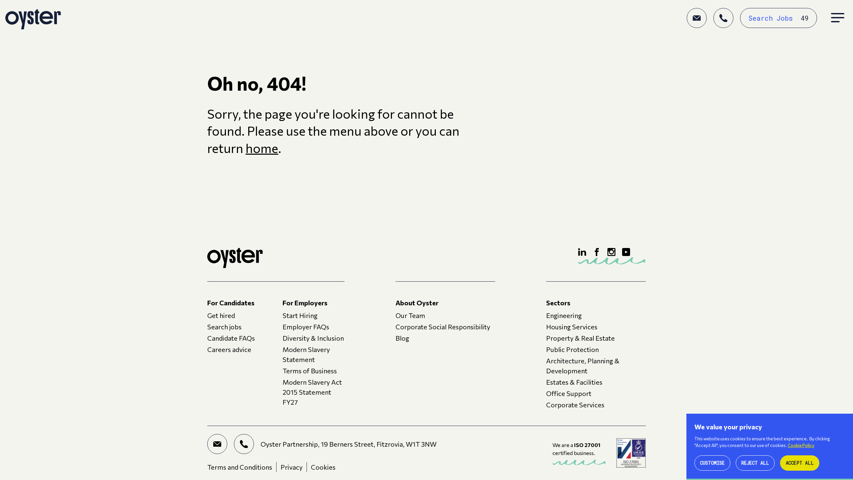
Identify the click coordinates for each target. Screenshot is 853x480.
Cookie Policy (801, 445)
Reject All (755, 463)
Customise (712, 463)
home (262, 148)
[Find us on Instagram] (611, 252)
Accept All (800, 463)
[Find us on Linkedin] (582, 252)
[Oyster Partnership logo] (33, 18)
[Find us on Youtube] (626, 252)
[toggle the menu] (838, 18)
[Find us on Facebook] (597, 252)
